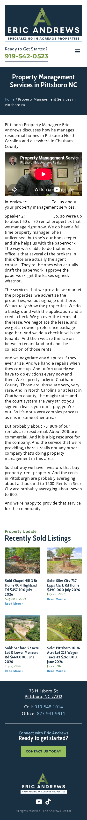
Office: (43, 713)
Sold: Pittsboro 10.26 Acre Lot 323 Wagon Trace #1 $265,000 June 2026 (63, 655)
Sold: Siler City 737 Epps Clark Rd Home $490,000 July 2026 (63, 585)
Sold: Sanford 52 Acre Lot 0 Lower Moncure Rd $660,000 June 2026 (22, 655)
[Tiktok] (48, 801)
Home (10, 99)
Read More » (14, 603)
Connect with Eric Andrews (43, 733)
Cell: (43, 707)
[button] (77, 51)
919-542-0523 (26, 56)
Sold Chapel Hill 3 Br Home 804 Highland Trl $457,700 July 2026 (21, 587)
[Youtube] (39, 801)
